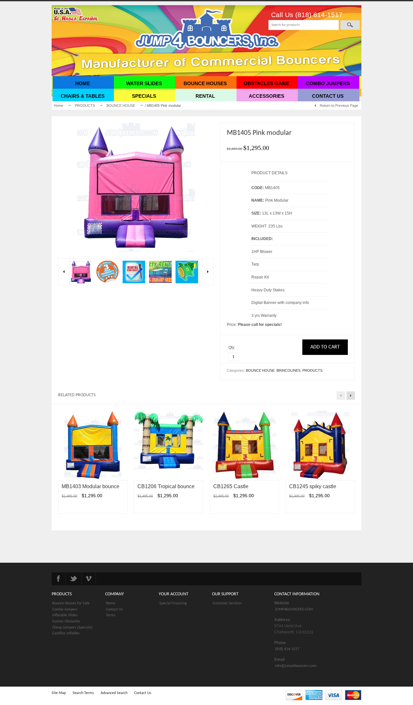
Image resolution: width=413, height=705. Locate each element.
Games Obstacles (66, 621)
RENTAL (205, 96)
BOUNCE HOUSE (120, 105)
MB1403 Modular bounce (90, 486)
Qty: (232, 347)
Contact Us (114, 609)
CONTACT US (328, 96)
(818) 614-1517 (287, 649)
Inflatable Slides (64, 615)
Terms (111, 615)
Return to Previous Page (339, 105)
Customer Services (227, 603)
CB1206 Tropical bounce (166, 486)
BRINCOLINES (288, 370)
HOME (82, 83)
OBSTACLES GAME (266, 83)
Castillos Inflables (66, 633)
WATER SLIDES (144, 83)
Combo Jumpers (64, 609)
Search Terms (83, 693)
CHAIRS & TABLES (83, 96)
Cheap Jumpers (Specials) (72, 627)
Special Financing (173, 603)
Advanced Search (114, 693)
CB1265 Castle (230, 486)
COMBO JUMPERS (328, 83)
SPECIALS (144, 96)
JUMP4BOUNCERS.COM (294, 609)
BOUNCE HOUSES (205, 83)
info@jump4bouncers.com (296, 666)
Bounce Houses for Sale (70, 603)
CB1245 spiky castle (312, 486)
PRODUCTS (85, 105)
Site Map (59, 693)
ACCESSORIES (266, 96)
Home (58, 105)
